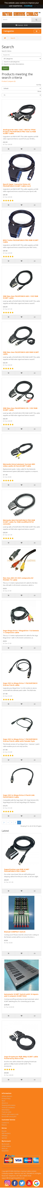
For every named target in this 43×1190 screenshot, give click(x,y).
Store (3, 1101)
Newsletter (5, 1151)
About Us (5, 1103)
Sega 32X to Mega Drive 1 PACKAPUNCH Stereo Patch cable (20, 684)
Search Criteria (6, 51)
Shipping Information (8, 1105)
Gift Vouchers (6, 1133)
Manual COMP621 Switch (14, 932)
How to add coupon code (10, 1114)
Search (13, 38)
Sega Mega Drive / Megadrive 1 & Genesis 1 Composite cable (21, 631)
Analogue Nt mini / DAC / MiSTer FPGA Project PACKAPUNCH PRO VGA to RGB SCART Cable (19, 131)
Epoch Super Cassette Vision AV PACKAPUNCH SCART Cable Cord (17, 185)
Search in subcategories (11, 62)
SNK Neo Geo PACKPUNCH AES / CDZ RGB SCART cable (20, 297)
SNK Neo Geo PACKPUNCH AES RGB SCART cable (21, 353)
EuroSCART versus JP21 (9, 1117)
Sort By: (38, 85)
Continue (28, 5)
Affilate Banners (7, 1096)
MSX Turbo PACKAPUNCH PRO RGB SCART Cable (20, 241)
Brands (4, 1131)
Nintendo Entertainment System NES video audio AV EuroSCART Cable (19, 465)
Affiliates (4, 1136)
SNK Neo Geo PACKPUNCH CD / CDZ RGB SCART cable (20, 409)
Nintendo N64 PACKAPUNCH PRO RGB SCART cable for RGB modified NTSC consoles (19, 522)
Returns (4, 1125)
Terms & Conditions (8, 1107)
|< (4, 822)
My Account (5, 1144)
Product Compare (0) (8, 81)
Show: (39, 91)
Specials (4, 1138)
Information (5, 1110)
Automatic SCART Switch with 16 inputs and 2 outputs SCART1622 (21, 995)
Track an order (6, 1112)
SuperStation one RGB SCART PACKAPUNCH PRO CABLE (16, 870)
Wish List (4, 1148)
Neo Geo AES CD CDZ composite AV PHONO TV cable (18, 579)
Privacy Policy (6, 1098)
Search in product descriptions (14, 64)
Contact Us (5, 1123)
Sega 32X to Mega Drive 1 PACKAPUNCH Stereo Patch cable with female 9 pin (20, 740)
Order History (6, 1146)
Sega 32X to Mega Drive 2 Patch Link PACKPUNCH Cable (19, 796)
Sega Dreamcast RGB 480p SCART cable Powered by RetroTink (21, 1057)
